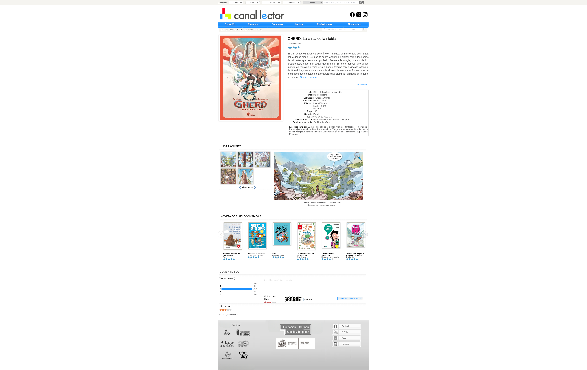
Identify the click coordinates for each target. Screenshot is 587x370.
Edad (235, 2)
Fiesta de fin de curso (256, 253)
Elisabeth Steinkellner (255, 255)
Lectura (299, 24)
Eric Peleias (350, 257)
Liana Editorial (320, 103)
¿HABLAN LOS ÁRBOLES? (327, 254)
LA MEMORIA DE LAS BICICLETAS (305, 254)
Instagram (345, 344)
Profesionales (324, 24)
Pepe (224, 257)
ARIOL (275, 253)
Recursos (253, 24)
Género (271, 2)
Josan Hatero (301, 257)
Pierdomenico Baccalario (330, 257)
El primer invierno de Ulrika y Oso (231, 254)
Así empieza (362, 84)
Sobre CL (230, 24)
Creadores (277, 24)
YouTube (345, 332)
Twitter (344, 338)
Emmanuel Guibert (278, 255)
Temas (312, 2)
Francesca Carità (321, 98)
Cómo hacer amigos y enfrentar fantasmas (355, 254)
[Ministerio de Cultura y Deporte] (295, 343)
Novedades (354, 24)
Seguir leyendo (308, 77)
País (252, 2)
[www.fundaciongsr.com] (295, 329)
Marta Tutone (319, 100)
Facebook (345, 326)
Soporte (291, 2)
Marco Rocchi (294, 43)
